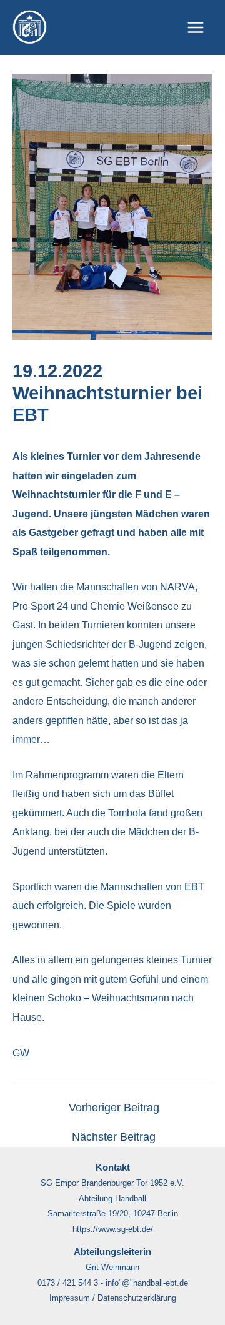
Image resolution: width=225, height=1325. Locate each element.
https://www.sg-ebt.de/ (112, 1229)
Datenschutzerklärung (137, 1298)
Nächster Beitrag (114, 1137)
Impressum (69, 1298)
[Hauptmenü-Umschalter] (195, 28)
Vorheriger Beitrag (114, 1108)
